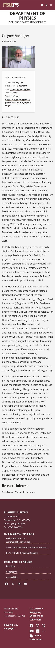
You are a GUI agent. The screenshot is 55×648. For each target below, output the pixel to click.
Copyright (9, 628)
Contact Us (11, 571)
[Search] (47, 5)
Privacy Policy (11, 624)
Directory (10, 566)
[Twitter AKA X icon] (13, 584)
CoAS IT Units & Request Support (22, 552)
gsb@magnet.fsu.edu (20, 89)
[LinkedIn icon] (26, 584)
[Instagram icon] (19, 584)
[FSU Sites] (51, 5)
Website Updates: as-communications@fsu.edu (18, 540)
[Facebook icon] (7, 584)
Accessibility (12, 577)
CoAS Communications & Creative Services (26, 547)
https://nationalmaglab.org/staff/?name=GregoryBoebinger (18, 102)
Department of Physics (27, 16)
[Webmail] (42, 5)
